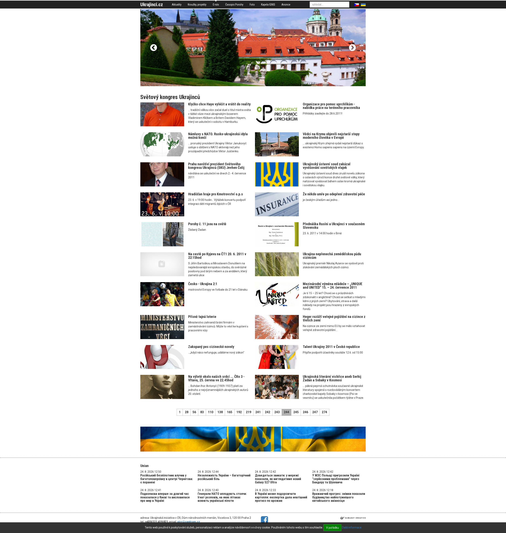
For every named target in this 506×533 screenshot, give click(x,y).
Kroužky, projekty (197, 4)
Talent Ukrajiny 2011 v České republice (331, 347)
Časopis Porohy (234, 4)
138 (220, 412)
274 (324, 412)
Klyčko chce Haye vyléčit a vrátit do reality (219, 104)
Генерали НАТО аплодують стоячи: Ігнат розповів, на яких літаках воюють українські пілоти (222, 497)
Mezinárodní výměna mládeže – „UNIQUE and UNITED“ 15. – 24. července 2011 (332, 285)
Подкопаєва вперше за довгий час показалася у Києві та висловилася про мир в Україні (165, 497)
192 (239, 412)
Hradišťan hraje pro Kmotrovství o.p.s (215, 194)
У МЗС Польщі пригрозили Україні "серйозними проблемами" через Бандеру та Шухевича (335, 478)
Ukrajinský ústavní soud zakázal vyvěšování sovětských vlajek (326, 166)
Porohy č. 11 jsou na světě (207, 224)
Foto (252, 4)
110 (210, 412)
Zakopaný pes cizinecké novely (211, 347)
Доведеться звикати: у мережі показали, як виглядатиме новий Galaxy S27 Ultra (278, 478)
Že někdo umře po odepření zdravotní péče (334, 194)
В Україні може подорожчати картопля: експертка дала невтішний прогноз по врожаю (281, 497)
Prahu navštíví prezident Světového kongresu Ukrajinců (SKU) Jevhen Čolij (216, 166)
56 (194, 412)
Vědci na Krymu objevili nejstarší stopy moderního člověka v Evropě (331, 136)
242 (267, 412)
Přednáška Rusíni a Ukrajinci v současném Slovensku (334, 226)
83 (202, 412)
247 (315, 412)
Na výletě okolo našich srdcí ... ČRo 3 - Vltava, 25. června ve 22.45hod (216, 378)
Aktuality (176, 4)
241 (258, 412)
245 (296, 412)
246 (305, 412)
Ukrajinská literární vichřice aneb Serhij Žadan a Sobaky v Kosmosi (332, 378)
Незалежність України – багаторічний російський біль (224, 477)
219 (248, 412)
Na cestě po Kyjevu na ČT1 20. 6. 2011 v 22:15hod (217, 256)
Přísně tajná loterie (202, 317)
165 (229, 412)
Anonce (285, 4)
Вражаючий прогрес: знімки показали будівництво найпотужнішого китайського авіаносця (338, 497)
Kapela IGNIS (268, 4)
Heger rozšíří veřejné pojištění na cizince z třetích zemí (334, 318)
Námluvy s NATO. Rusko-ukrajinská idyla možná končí (218, 136)
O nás (216, 4)
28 (186, 412)
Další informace (352, 527)
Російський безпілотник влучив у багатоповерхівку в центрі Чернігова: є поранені (166, 478)
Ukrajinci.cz (151, 4)
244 (286, 412)
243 (277, 412)
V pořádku (332, 527)
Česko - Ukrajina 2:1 (202, 284)
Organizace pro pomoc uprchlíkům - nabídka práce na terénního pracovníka (331, 106)
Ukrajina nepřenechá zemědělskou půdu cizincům (332, 256)
